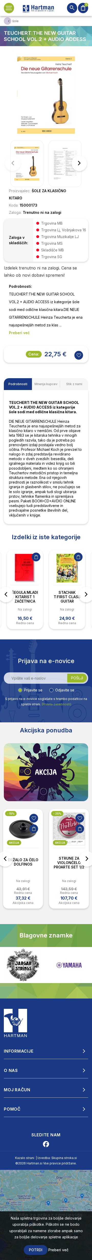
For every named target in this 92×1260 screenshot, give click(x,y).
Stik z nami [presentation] (74, 384)
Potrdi (35, 1250)
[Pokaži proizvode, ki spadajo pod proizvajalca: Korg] (69, 965)
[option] (25, 589)
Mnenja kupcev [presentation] (45, 384)
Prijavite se (33, 690)
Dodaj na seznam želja (33, 818)
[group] (26, 163)
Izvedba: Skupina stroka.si (57, 1158)
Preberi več (58, 1250)
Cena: (33, 354)
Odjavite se (64, 690)
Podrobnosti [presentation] (17, 384)
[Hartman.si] (15, 1022)
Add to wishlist (78, 355)
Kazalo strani (24, 1158)
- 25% (11, 813)
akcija (14, 842)
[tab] (18, 384)
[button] (79, 163)
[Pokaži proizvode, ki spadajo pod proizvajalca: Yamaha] (23, 965)
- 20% (57, 813)
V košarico (36, 557)
